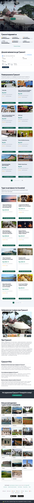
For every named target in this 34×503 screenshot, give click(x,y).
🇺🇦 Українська (17, 492)
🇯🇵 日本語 (12, 492)
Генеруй (13, 18)
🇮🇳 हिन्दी (22, 492)
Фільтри (19, 18)
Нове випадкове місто (17, 395)
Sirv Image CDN (26, 485)
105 (22, 180)
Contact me (17, 485)
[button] (31, 313)
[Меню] (1, 2)
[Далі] (24, 180)
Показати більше (17, 46)
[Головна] (17, 2)
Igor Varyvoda (12, 485)
